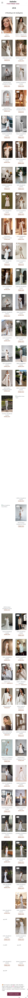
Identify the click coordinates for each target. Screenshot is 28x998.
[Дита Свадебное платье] (7, 951)
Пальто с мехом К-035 (21, 35)
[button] (2, 2)
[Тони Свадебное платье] (21, 621)
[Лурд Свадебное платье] (7, 149)
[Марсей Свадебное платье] (7, 849)
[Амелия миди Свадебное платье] (21, 747)
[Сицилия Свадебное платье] (7, 798)
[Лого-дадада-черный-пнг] (13, 2)
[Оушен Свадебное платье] (21, 798)
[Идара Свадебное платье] (7, 328)
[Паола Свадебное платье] (21, 201)
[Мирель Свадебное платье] (21, 722)
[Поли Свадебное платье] (21, 226)
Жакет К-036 (7, 681)
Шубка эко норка (7, 58)
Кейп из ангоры (7, 706)
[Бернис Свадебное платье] (21, 951)
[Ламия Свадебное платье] (21, 773)
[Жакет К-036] (7, 672)
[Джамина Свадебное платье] (21, 823)
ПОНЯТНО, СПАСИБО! (14, 994)
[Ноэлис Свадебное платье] (7, 404)
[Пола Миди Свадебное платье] (7, 226)
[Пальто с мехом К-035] (21, 25)
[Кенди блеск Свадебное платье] (7, 98)
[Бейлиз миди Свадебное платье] (7, 554)
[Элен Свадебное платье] (7, 926)
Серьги (7, 35)
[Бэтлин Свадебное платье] (21, 48)
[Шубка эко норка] (7, 48)
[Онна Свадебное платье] (7, 201)
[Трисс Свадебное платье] (7, 647)
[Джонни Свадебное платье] (7, 302)
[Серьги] (7, 25)
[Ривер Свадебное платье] (7, 251)
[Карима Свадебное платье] (21, 72)
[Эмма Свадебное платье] (21, 302)
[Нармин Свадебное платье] (7, 175)
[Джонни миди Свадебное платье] (7, 72)
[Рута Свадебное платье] (21, 849)
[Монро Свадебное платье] (21, 149)
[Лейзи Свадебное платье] (21, 353)
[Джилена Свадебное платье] (7, 823)
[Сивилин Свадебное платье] (21, 276)
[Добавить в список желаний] (21, 655)
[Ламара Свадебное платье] (7, 124)
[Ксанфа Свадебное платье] (21, 926)
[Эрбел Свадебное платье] (21, 874)
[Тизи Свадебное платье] (7, 874)
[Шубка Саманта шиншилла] (21, 696)
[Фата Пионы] (21, 977)
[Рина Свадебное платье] (7, 900)
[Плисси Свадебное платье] (7, 773)
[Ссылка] (26, 3)
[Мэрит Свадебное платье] (21, 378)
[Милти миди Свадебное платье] (21, 512)
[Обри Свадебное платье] (21, 175)
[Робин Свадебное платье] (21, 251)
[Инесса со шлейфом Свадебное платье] (7, 747)
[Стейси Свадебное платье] (21, 446)
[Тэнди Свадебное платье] (7, 621)
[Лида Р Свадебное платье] (21, 124)
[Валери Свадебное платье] (21, 647)
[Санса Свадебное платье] (7, 276)
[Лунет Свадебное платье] (21, 900)
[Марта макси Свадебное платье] (7, 378)
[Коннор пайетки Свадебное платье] (21, 98)
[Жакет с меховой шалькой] (21, 672)
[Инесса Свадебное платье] (21, 328)
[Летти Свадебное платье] (7, 353)
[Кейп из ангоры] (7, 696)
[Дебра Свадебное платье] (7, 977)
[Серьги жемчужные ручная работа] (7, 722)
